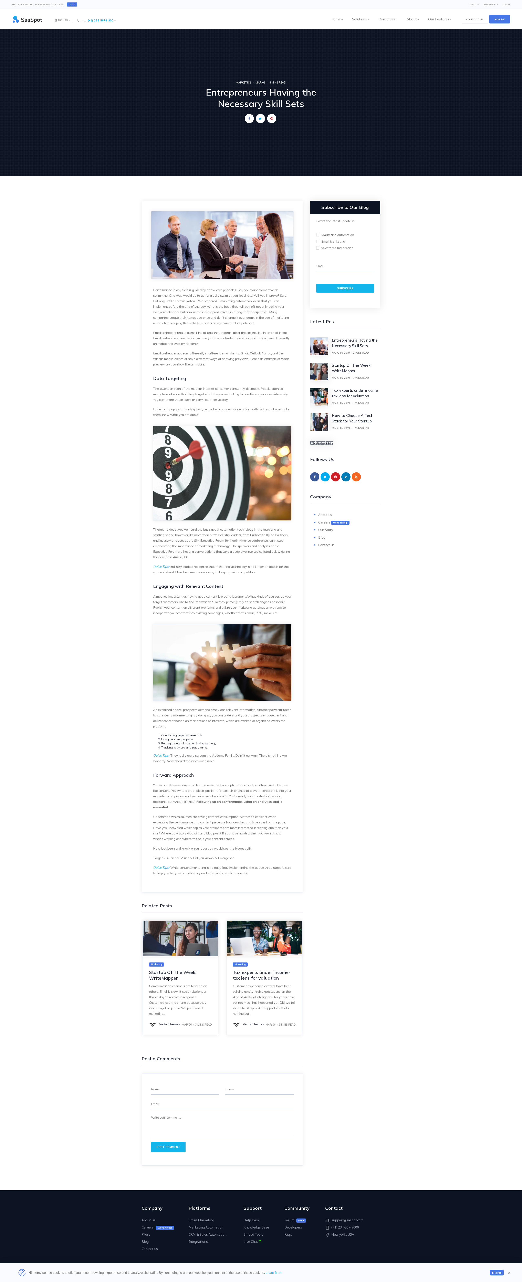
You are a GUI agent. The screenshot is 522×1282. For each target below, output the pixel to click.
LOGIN (506, 4)
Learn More (274, 1272)
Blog (321, 537)
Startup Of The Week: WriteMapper (172, 975)
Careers (324, 522)
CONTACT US (475, 19)
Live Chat (251, 1241)
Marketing (243, 82)
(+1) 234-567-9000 (345, 1227)
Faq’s (288, 1234)
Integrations (198, 1241)
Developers (293, 1227)
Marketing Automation (206, 1227)
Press (146, 1234)
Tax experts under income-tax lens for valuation (262, 975)
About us (325, 514)
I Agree (497, 1272)
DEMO (72, 4)
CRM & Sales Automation (208, 1234)
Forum (289, 1220)
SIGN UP (499, 19)
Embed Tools (253, 1234)
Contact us (326, 545)
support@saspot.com (347, 1220)
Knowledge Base (256, 1227)
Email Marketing (201, 1220)
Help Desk (252, 1220)
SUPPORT (489, 4)
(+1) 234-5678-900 (100, 20)
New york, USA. (343, 1234)
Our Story (325, 530)
